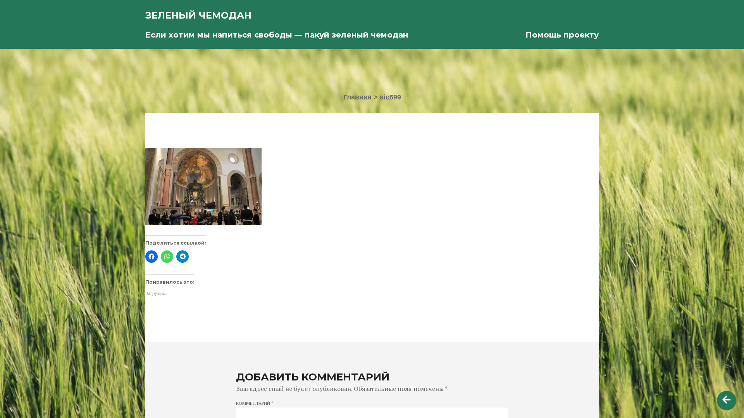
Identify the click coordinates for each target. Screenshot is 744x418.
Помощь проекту (562, 34)
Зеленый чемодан (198, 15)
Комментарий (255, 403)
